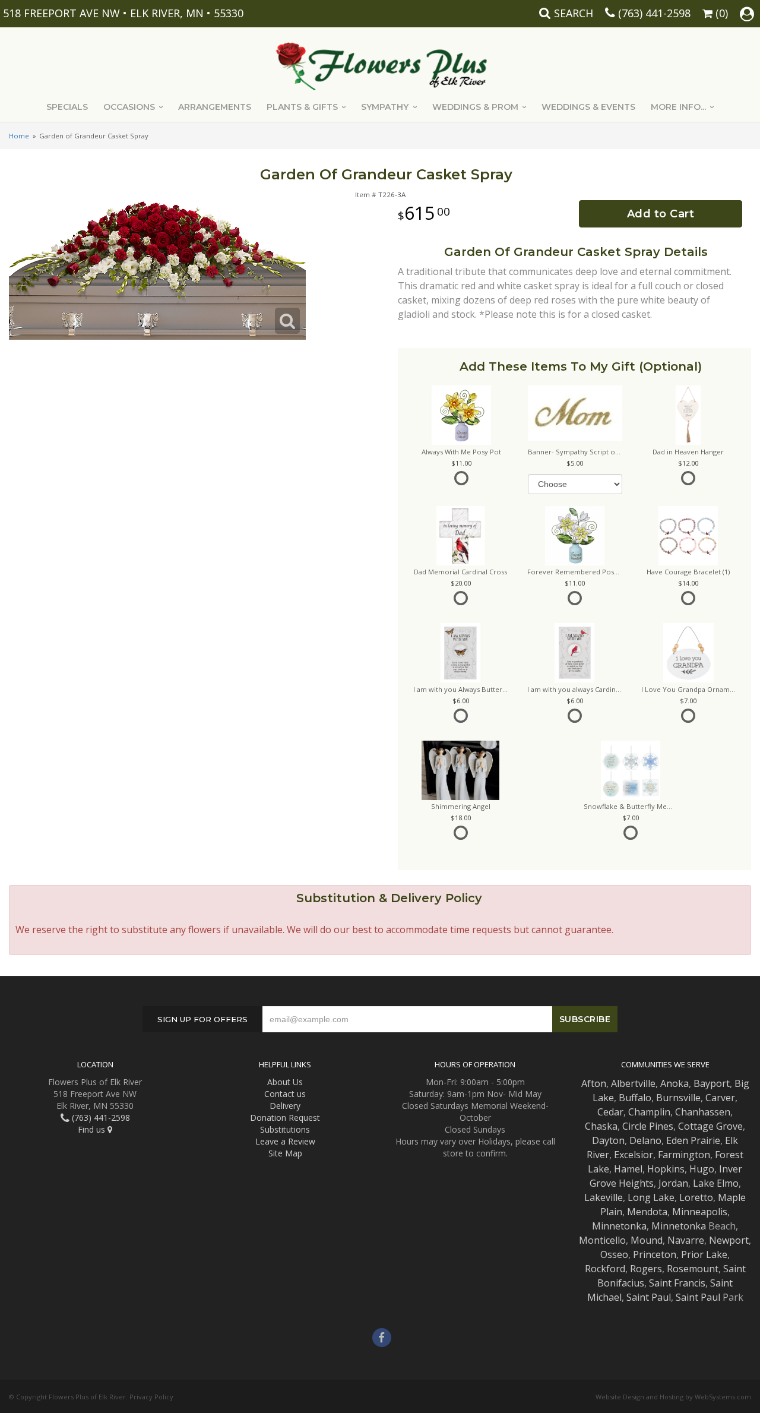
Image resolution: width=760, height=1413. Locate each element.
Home (19, 135)
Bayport (712, 1083)
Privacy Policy (151, 1396)
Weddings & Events (588, 107)
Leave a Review (285, 1141)
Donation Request (285, 1117)
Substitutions (285, 1129)
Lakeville (603, 1197)
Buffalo (635, 1097)
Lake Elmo (716, 1183)
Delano (645, 1140)
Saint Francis (677, 1282)
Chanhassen (702, 1111)
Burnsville (678, 1097)
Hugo (701, 1168)
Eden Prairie (693, 1140)
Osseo (614, 1254)
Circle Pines (647, 1126)
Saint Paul (648, 1297)
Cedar (610, 1111)
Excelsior (633, 1154)
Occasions (129, 107)
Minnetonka (619, 1225)
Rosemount (692, 1268)
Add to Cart (661, 213)
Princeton (654, 1254)
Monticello (602, 1240)
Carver (720, 1097)
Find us (92, 1129)
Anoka (674, 1083)
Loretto (696, 1197)
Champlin (649, 1111)
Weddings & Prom (475, 107)
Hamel (628, 1168)
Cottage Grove (710, 1126)
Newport (729, 1240)
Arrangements (214, 107)
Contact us (285, 1093)
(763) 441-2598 (654, 13)
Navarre (685, 1240)
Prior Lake (704, 1254)
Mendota (647, 1211)
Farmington (684, 1154)
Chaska (601, 1126)
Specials (67, 107)
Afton (593, 1083)
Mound (647, 1240)
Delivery (285, 1105)
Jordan (673, 1183)
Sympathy (384, 107)
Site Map (285, 1153)
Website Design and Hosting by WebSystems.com (673, 1396)
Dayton (608, 1140)
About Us (285, 1082)
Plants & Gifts (302, 107)
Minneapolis (699, 1211)
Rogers (646, 1268)
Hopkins (666, 1168)
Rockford (605, 1268)
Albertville (633, 1083)
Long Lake (651, 1197)
